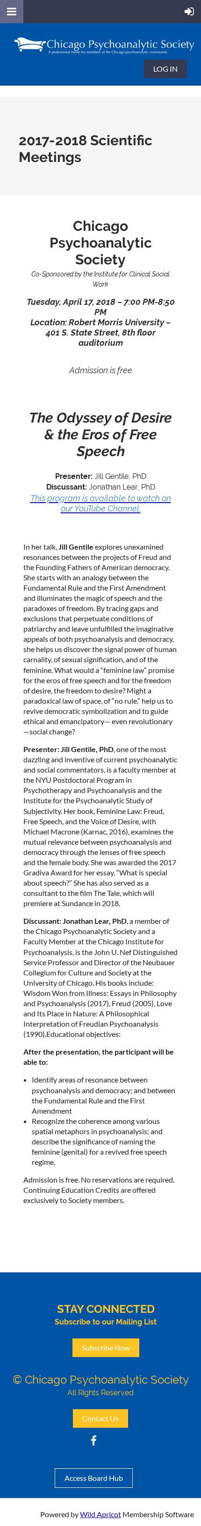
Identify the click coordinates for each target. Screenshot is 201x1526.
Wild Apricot (100, 1514)
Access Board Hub (94, 1477)
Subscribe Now (106, 1347)
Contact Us (100, 1418)
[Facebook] (93, 1440)
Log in (165, 68)
